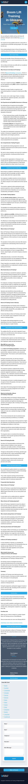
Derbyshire (6, 709)
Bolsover (6, 697)
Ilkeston (6, 712)
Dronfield (6, 688)
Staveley (6, 695)
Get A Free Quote (14, 678)
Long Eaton (7, 714)
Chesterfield (7, 690)
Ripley (5, 702)
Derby (5, 707)
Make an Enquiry (14, 770)
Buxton (5, 685)
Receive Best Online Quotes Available (14, 327)
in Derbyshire (13, 72)
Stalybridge (3, 622)
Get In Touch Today (14, 54)
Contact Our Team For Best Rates (14, 167)
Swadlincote (7, 716)
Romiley (20, 622)
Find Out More (14, 593)
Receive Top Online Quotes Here (14, 465)
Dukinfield (15, 622)
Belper (5, 700)
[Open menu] (26, 2)
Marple (11, 622)
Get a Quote (14, 28)
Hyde (8, 622)
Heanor (6, 704)
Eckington (6, 692)
